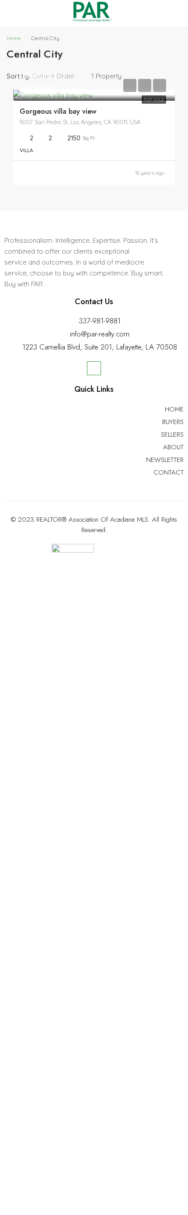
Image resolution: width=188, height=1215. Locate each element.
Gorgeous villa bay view (58, 111)
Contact (168, 472)
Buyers (173, 422)
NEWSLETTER (165, 460)
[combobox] (61, 76)
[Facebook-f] (94, 368)
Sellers (172, 434)
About (173, 447)
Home (174, 409)
